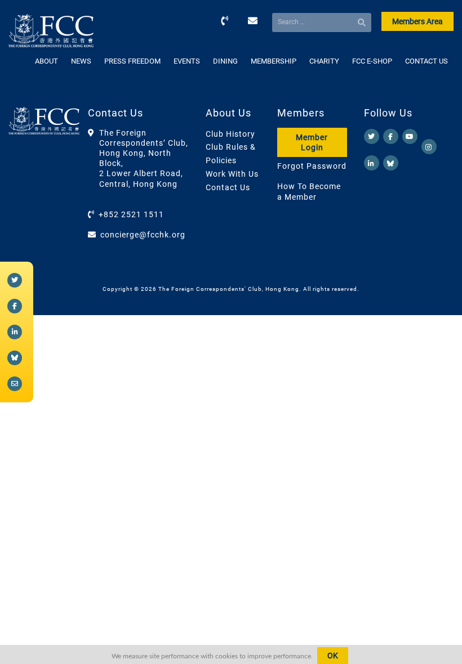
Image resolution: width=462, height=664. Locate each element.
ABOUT (46, 61)
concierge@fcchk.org (142, 234)
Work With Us (232, 173)
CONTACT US (426, 61)
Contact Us (228, 187)
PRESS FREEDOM (132, 61)
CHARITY (324, 61)
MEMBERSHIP (273, 61)
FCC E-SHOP (372, 61)
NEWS (81, 61)
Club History (230, 133)
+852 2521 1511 (131, 214)
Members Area (417, 21)
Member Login (312, 142)
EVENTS (187, 61)
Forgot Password (311, 166)
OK (332, 655)
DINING (225, 61)
